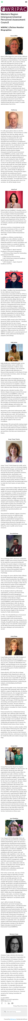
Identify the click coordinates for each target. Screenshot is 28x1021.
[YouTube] (12, 1003)
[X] (5, 1003)
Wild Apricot (13, 1019)
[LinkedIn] (9, 1003)
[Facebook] (2, 1003)
